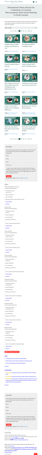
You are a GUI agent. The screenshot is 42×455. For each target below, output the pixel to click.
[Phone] (33, 2)
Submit (8, 176)
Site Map (6, 452)
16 (28, 30)
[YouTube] (12, 439)
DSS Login (10, 452)
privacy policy (24, 178)
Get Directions (19, 438)
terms (19, 178)
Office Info (14, 438)
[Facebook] (10, 439)
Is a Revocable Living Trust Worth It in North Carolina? (16, 358)
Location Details (9, 201)
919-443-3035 (15, 436)
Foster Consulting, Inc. (30, 447)
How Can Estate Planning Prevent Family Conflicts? (16, 363)
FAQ (6, 356)
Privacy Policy (11, 446)
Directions (7, 204)
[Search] (35, 454)
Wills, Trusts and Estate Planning (12, 69)
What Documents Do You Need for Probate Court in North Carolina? (19, 360)
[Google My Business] (23, 439)
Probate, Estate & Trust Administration (10, 113)
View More (7, 366)
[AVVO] (15, 439)
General (17, 51)
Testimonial (8, 370)
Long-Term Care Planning (11, 51)
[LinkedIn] (11, 439)
